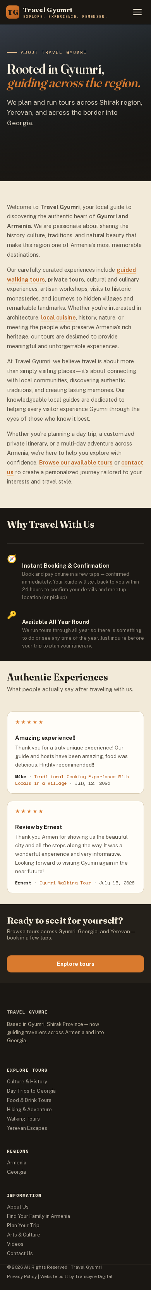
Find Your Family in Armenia (38, 1216)
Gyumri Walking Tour (65, 882)
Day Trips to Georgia (31, 1091)
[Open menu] (137, 12)
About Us (18, 1207)
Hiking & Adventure (29, 1109)
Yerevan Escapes (27, 1128)
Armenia (16, 1163)
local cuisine (58, 317)
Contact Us (20, 1253)
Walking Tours (23, 1119)
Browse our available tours (76, 462)
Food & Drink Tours (29, 1100)
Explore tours (75, 964)
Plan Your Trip (23, 1225)
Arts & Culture (23, 1235)
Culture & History (27, 1081)
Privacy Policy (22, 1276)
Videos (15, 1244)
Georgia (16, 1172)
